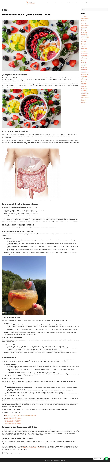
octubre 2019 (84, 95)
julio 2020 (83, 81)
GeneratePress (62, 460)
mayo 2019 (83, 102)
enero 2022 (83, 51)
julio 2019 (83, 99)
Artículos (62, 2)
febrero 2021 (84, 69)
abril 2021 (83, 65)
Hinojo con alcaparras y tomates (13, 420)
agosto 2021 (84, 58)
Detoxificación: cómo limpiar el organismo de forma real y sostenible (26, 14)
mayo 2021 (83, 64)
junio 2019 (83, 100)
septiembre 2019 (85, 97)
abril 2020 (83, 85)
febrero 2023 (84, 34)
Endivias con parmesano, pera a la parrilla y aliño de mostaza (20, 415)
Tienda (68, 2)
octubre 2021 (84, 55)
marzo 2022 (84, 48)
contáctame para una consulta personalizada (32, 447)
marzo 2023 (84, 32)
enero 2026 (83, 16)
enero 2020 (83, 90)
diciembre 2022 (85, 36)
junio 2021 (83, 62)
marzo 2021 (84, 67)
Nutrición (5, 452)
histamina (20, 453)
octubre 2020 (84, 76)
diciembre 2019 (85, 92)
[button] (86, 3)
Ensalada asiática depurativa (12, 417)
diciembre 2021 (85, 53)
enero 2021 (83, 71)
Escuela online (75, 2)
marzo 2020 (84, 86)
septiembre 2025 (85, 18)
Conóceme (49, 2)
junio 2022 (83, 43)
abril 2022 (83, 46)
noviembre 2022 (85, 37)
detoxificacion (11, 453)
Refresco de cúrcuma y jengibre (13, 423)
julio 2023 (83, 29)
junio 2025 (83, 20)
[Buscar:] (94, 9)
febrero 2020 (84, 88)
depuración (6, 453)
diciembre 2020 (85, 72)
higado (16, 453)
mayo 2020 (83, 83)
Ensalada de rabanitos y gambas (13, 418)
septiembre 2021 (85, 57)
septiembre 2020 (85, 78)
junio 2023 (83, 30)
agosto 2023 (84, 27)
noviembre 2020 (85, 74)
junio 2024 (83, 23)
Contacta (82, 2)
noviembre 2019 (85, 93)
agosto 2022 (84, 39)
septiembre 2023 (85, 25)
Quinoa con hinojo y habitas (12, 421)
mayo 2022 (83, 44)
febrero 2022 (84, 50)
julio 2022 (83, 41)
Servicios (55, 2)
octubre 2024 (84, 22)
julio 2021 (83, 60)
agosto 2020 (84, 79)
